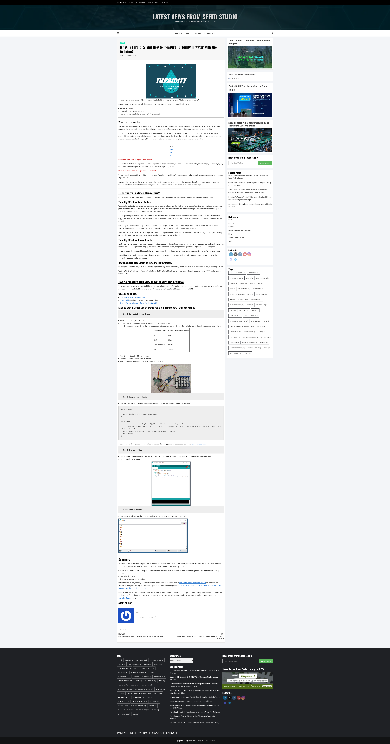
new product (262, 305)
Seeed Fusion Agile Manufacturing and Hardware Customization (248, 124)
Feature (231, 227)
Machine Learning (237, 305)
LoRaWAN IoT (256, 299)
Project (261, 326)
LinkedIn (188, 33)
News (122, 43)
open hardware (251, 316)
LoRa (233, 299)
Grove (243, 283)
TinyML (267, 348)
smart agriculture (237, 348)
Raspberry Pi (236, 332)
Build (230, 219)
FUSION (131, 2)
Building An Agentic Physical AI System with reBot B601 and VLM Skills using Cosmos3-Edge (249, 198)
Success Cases (254, 348)
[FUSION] (260, 2)
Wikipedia (171, 152)
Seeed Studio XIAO (250, 337)
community (253, 273)
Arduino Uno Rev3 (127, 297)
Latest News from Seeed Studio (195, 16)
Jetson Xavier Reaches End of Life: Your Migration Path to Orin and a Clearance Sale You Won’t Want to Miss (248, 191)
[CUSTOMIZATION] (263, 2)
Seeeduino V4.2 (140, 297)
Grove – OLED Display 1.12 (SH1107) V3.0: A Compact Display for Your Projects (249, 183)
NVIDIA (255, 310)
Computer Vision (236, 278)
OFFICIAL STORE (121, 2)
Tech (230, 241)
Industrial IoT (244, 289)
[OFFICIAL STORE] (256, 2)
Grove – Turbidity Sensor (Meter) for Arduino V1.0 (138, 303)
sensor (264, 342)
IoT (250, 294)
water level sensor (125, 598)
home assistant (256, 283)
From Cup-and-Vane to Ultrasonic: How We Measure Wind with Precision (192, 717)
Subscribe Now (265, 163)
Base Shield (124, 300)
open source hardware (239, 321)
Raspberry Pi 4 (250, 332)
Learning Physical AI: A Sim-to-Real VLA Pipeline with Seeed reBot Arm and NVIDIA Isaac (195, 706)
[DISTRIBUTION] (271, 2)
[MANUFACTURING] (267, 2)
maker (250, 305)
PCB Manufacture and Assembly (242, 326)
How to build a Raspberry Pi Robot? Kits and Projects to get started (200, 636)
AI (231, 273)
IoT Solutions (262, 294)
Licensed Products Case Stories (239, 230)
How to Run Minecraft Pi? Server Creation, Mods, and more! (141, 635)
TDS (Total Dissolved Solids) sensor (192, 583)
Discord (198, 33)
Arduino (125, 629)
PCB (266, 321)
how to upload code (198, 444)
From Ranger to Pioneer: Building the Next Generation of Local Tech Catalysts (249, 176)
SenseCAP (234, 342)
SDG (262, 332)
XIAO (247, 353)
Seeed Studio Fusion (236, 238)
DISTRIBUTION (164, 2)
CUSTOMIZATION (140, 2)
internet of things (237, 294)
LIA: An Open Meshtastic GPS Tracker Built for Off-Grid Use (191, 701)
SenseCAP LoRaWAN (249, 342)
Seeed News (235, 337)
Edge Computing (262, 278)
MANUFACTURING (153, 2)
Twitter (178, 33)
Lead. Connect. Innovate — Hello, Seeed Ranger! (249, 42)
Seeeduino (266, 337)
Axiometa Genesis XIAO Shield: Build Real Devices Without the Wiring (194, 723)
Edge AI (249, 278)
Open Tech (255, 321)
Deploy (231, 223)
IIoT (232, 289)
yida (124, 55)
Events (233, 283)
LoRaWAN (243, 299)
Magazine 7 (201, 741)
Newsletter (244, 310)
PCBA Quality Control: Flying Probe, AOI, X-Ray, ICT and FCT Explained (195, 712)
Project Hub (209, 33)
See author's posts (146, 618)
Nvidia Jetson (235, 316)
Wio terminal (236, 353)
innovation (258, 289)
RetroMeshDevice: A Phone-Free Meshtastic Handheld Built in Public (250, 205)
